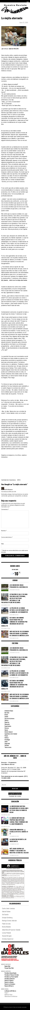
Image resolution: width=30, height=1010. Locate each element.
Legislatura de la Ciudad (11, 734)
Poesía (6, 736)
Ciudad (6, 717)
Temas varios (8, 747)
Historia (7, 728)
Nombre (4, 530)
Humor (6, 730)
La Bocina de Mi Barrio (10, 991)
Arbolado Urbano (9, 711)
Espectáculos (8, 726)
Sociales (7, 745)
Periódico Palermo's (10, 979)
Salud (6, 742)
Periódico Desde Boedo (10, 973)
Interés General (8, 732)
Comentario (5, 509)
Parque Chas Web (9, 968)
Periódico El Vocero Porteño (12, 975)
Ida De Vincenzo (8, 489)
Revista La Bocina (9, 982)
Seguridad (7, 743)
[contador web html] (15, 794)
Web (2, 543)
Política (6, 738)
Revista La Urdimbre (10, 984)
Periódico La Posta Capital (11, 977)
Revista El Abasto (9, 980)
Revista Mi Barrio (9, 986)
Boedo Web (7, 966)
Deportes (7, 722)
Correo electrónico (7, 537)
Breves (6, 715)
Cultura (6, 720)
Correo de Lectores (9, 718)
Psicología (7, 740)
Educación (7, 724)
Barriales (7, 713)
